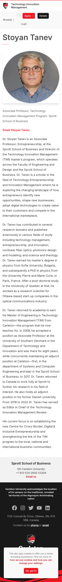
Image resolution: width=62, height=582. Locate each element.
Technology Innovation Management (25, 6)
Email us (31, 476)
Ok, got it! (31, 570)
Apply (27, 15)
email (45, 525)
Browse (7, 19)
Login (24, 23)
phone (35, 525)
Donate (43, 15)
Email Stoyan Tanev (16, 130)
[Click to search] (19, 16)
